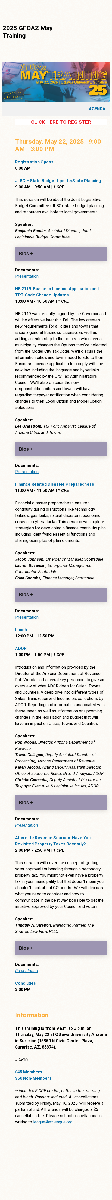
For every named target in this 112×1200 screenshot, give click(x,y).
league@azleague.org (52, 1122)
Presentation (27, 276)
